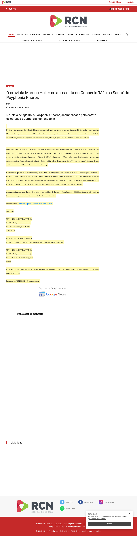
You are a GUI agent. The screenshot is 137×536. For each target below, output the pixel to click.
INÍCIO (11, 35)
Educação (48, 35)
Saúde (118, 35)
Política (107, 35)
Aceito (109, 524)
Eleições (96, 35)
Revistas (101, 40)
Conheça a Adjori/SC (32, 40)
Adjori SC (113, 2)
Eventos (60, 35)
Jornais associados (126, 2)
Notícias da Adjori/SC (69, 40)
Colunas (21, 35)
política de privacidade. (97, 519)
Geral (70, 35)
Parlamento (82, 35)
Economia (35, 35)
